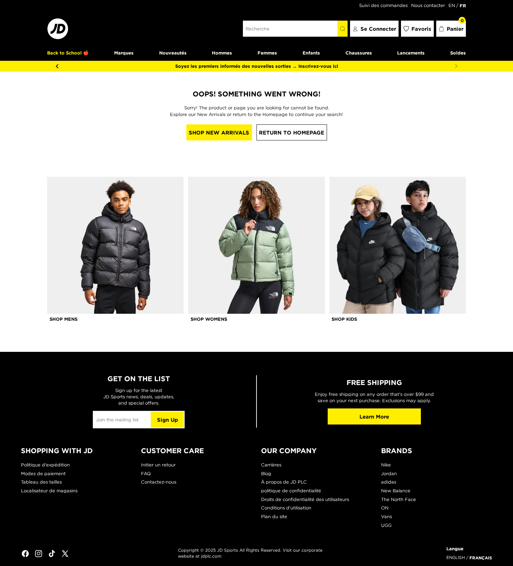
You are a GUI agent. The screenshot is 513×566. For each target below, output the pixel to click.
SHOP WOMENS (209, 319)
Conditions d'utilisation (286, 508)
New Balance (395, 491)
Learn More (374, 416)
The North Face (398, 499)
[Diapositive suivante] (456, 66)
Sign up (167, 419)
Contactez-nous (158, 482)
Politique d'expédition (45, 465)
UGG (386, 525)
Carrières (271, 465)
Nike (386, 465)
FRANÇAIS (480, 557)
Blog (266, 474)
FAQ (146, 474)
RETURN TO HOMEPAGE (291, 132)
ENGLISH (455, 557)
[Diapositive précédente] (57, 66)
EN (451, 5)
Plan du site (274, 517)
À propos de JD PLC (284, 482)
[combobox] (290, 29)
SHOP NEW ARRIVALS (219, 132)
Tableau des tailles (41, 482)
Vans (386, 517)
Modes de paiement (43, 474)
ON (384, 508)
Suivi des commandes (383, 5)
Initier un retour (158, 465)
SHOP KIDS (344, 319)
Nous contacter (428, 5)
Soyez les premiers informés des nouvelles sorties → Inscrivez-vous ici (256, 66)
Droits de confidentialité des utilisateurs (305, 499)
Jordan (389, 474)
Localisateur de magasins (49, 491)
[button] (451, 29)
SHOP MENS (63, 319)
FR (463, 5)
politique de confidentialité (291, 491)
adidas (388, 482)
